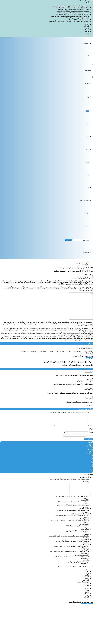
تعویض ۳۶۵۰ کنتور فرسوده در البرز (78, 561)
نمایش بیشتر (89, 358)
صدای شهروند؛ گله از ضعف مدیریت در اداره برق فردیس (72, 7)
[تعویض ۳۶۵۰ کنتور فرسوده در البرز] (86, 560)
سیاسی (87, 149)
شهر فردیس (43, 351)
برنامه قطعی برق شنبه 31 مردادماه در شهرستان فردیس (72, 14)
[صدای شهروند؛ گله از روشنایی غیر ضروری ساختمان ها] (84, 508)
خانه (91, 267)
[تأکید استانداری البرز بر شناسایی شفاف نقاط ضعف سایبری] (84, 544)
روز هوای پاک (60, 351)
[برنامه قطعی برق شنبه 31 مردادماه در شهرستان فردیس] (84, 380)
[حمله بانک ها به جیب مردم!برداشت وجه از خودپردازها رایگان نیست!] (86, 534)
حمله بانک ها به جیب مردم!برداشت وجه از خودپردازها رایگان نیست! (69, 21)
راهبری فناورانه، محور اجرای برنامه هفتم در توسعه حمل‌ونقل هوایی (69, 551)
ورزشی (87, 136)
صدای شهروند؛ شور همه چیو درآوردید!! (77, 18)
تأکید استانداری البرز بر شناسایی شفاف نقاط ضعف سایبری (71, 546)
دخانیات (69, 351)
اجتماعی (87, 111)
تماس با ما (87, 226)
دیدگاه (90, 425)
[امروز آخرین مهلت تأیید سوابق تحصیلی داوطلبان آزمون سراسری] (88, 389)
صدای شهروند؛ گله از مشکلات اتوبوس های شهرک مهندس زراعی (69, 6)
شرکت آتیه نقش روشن (60, 566)
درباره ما (87, 213)
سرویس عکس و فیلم (84, 200)
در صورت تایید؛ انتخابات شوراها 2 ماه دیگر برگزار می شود (72, 541)
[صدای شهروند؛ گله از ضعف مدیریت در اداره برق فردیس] (79, 494)
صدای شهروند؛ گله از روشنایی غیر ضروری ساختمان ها (73, 12)
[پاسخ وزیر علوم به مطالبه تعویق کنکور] (89, 398)
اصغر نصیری (77, 351)
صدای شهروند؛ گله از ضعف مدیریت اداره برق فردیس (73, 11)
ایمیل (91, 432)
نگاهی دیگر (86, 187)
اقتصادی (87, 162)
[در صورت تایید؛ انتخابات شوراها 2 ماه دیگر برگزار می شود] (84, 539)
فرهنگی (87, 123)
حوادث (87, 175)
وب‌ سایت (90, 435)
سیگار (51, 351)
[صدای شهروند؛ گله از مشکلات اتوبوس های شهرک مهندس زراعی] (84, 477)
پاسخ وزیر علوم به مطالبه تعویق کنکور (77, 19)
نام (91, 429)
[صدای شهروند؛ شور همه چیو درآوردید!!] (84, 524)
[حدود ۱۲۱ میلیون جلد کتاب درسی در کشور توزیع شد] (88, 372)
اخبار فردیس (88, 351)
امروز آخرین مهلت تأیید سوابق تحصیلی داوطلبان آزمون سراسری (70, 16)
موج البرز (33, 351)
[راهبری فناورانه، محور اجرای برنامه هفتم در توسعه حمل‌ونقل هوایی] (85, 549)
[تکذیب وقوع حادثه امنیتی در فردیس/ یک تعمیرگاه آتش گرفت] (82, 555)
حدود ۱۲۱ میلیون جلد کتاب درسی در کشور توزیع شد (73, 9)
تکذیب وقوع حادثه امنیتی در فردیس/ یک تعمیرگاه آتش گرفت (71, 556)
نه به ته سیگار (24, 351)
